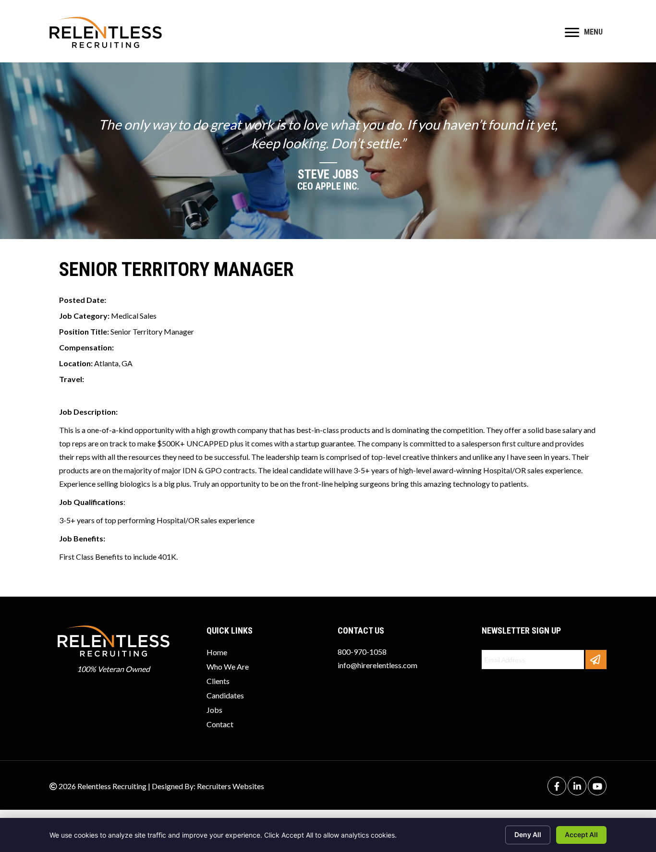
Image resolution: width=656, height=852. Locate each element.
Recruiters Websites (230, 786)
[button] (596, 659)
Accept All (581, 834)
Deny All (527, 834)
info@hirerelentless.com (377, 665)
